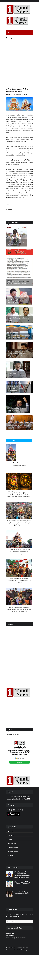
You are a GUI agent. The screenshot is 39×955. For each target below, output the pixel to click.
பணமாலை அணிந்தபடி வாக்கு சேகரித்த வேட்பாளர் (16, 243)
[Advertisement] (19, 67)
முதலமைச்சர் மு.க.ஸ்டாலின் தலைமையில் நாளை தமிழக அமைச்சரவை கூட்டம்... (18, 426)
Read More (28, 799)
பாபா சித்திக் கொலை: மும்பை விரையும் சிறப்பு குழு (15, 409)
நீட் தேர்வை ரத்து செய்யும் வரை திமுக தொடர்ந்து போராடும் (18, 301)
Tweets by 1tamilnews (12, 734)
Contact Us (11, 835)
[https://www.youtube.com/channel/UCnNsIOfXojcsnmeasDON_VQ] (19, 20)
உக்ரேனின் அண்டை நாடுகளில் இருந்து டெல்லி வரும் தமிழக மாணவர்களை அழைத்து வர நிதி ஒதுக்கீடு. (18, 354)
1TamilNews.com (18, 947)
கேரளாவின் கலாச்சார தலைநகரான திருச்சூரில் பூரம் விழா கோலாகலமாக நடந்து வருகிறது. (19, 580)
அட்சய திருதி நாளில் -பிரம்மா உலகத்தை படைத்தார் (17, 90)
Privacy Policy (12, 843)
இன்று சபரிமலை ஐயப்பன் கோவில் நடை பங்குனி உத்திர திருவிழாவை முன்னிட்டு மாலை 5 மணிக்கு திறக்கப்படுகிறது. (19, 609)
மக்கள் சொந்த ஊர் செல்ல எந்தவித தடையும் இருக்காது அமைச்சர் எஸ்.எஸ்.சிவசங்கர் (17, 388)
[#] (19, 692)
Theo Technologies (23, 950)
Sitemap (10, 855)
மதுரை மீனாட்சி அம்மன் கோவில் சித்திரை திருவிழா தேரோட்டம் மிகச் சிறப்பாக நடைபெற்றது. (19, 552)
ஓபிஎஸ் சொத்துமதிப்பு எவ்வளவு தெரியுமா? (16, 374)
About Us (10, 831)
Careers (10, 839)
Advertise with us (13, 851)
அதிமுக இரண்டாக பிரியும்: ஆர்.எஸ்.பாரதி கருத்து (18, 319)
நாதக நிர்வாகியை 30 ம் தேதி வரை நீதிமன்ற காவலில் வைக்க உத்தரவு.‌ (17, 282)
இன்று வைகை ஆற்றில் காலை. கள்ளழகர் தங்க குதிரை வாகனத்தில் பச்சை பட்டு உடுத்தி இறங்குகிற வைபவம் (19, 523)
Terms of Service (13, 847)
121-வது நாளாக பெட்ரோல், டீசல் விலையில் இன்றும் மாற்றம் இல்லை (19, 336)
